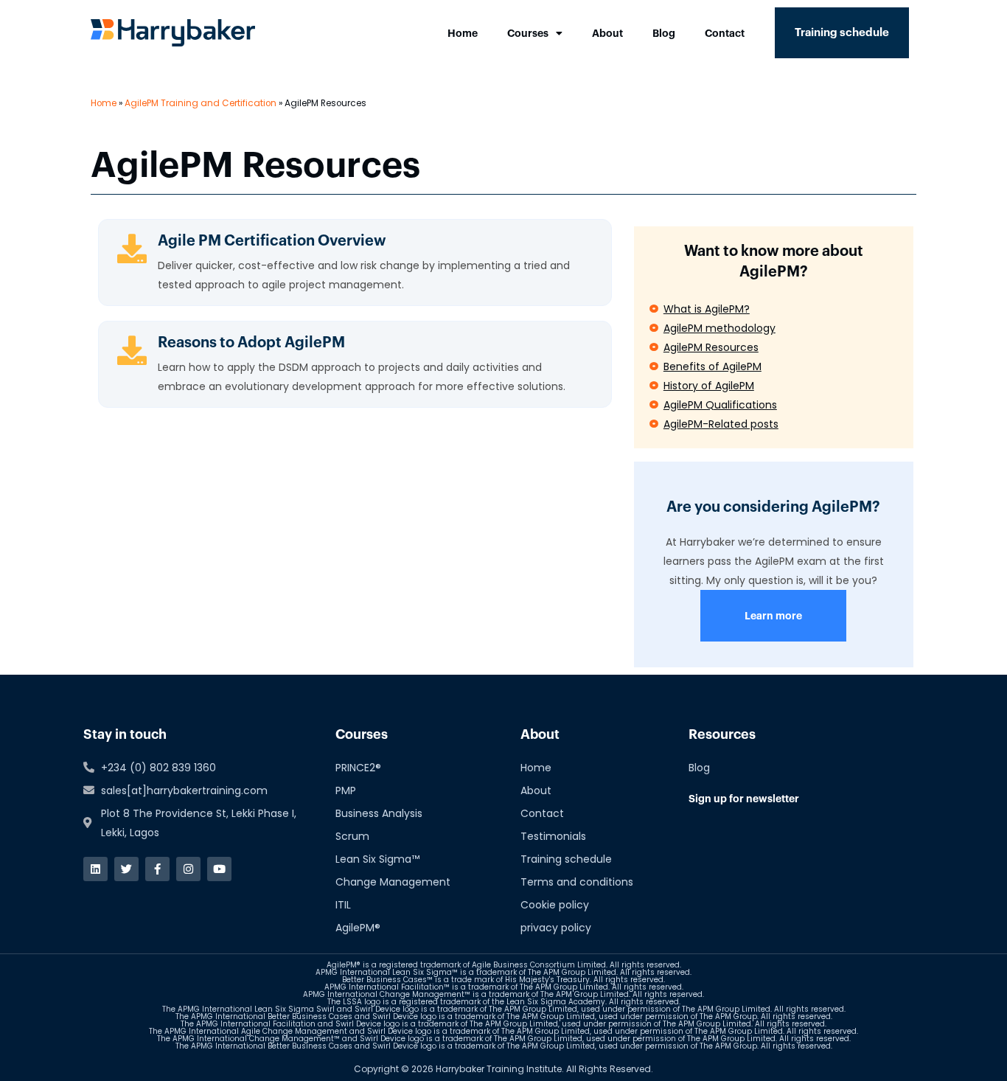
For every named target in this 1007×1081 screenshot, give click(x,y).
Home (462, 33)
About (607, 33)
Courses (527, 33)
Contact (725, 33)
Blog (663, 33)
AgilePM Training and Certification (200, 103)
